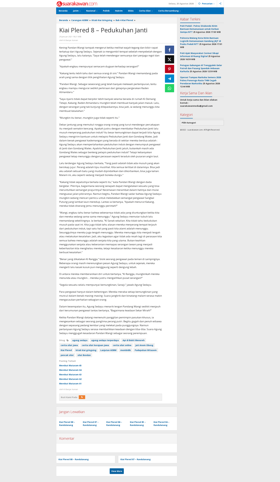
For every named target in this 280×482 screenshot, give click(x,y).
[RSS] (82, 397)
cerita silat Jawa (69, 345)
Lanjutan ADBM (108, 350)
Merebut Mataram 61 (70, 383)
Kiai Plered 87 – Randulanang (135, 459)
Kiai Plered (66, 350)
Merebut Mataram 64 (70, 370)
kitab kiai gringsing (86, 350)
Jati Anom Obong (144, 345)
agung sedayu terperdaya (105, 340)
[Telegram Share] (169, 78)
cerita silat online (122, 345)
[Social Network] (220, 3)
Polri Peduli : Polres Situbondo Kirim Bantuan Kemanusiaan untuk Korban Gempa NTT (199, 28)
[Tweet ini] (169, 59)
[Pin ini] (169, 69)
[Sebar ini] (169, 50)
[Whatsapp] (169, 88)
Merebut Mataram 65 (70, 365)
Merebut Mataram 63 (70, 374)
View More (116, 471)
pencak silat (67, 355)
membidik (125, 350)
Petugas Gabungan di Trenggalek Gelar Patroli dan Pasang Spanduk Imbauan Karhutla (201, 68)
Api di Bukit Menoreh (134, 340)
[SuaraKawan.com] (77, 3)
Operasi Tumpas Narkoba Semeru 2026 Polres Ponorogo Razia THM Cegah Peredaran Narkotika (200, 80)
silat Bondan (84, 355)
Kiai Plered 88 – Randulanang (73, 459)
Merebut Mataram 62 (70, 379)
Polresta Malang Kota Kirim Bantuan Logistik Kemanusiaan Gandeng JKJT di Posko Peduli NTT (200, 41)
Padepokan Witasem (146, 350)
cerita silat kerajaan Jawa (95, 345)
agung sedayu (79, 340)
